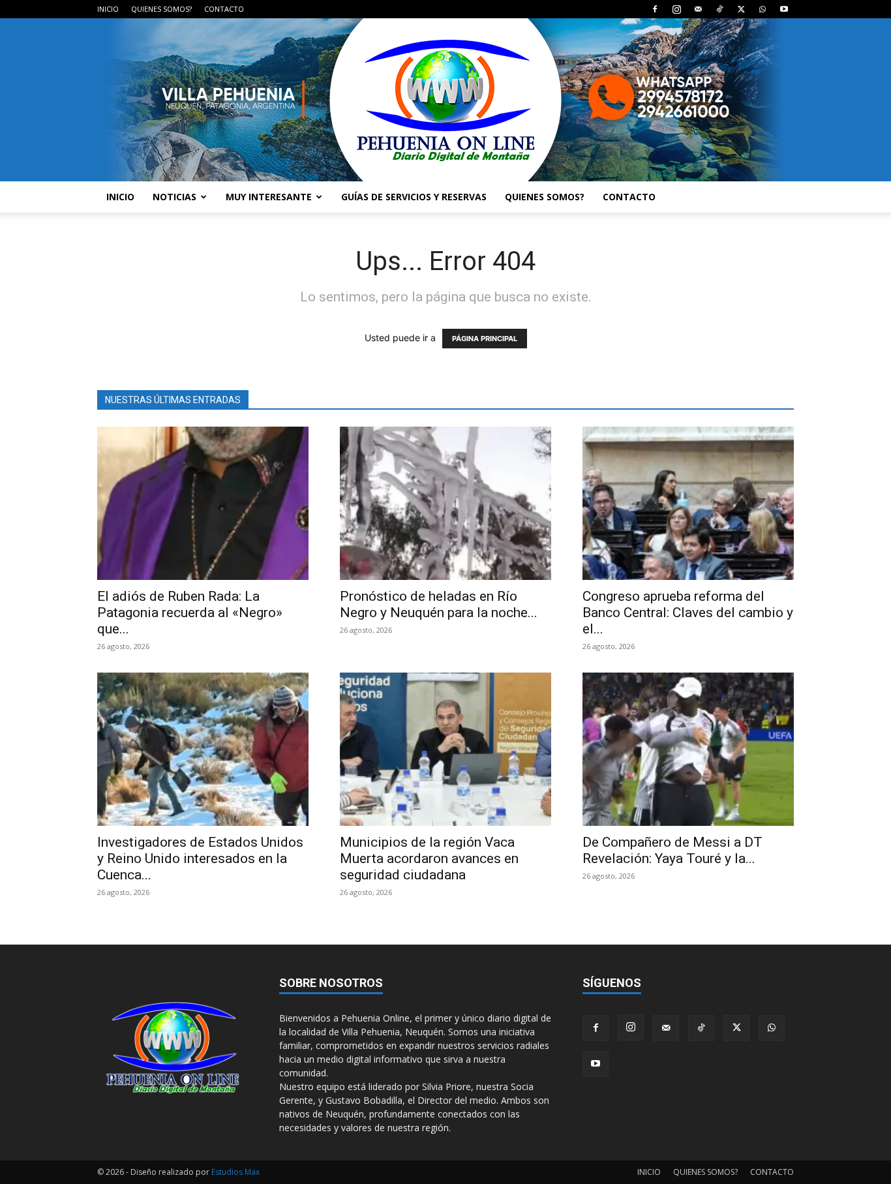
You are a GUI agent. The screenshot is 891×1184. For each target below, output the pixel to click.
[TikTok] (719, 9)
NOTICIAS (174, 196)
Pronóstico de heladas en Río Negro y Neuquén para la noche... (438, 604)
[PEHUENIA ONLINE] (445, 99)
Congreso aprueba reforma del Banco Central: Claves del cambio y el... (687, 612)
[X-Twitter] (741, 9)
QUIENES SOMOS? (161, 9)
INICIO (108, 9)
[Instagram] (676, 9)
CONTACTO (224, 9)
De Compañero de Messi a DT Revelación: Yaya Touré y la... (672, 850)
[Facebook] (655, 9)
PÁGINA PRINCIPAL (484, 338)
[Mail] (698, 9)
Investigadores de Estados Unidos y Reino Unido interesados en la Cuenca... (200, 858)
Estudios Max (235, 1171)
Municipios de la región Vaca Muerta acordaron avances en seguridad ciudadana (429, 858)
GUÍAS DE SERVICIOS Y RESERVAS (414, 196)
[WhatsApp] (762, 9)
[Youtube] (784, 9)
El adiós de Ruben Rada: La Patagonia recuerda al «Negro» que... (189, 612)
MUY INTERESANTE (269, 196)
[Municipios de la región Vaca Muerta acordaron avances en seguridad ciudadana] (445, 749)
